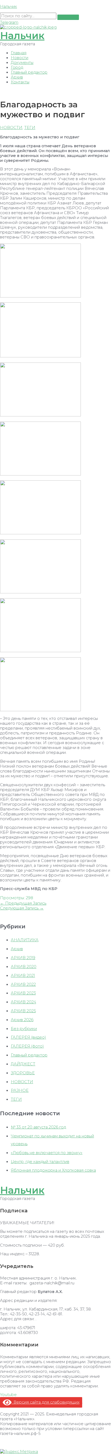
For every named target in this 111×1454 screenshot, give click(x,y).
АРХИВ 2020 (23, 966)
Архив (17, 77)
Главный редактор (29, 72)
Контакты (20, 82)
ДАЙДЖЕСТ (23, 1064)
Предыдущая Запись (23, 903)
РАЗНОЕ (20, 1090)
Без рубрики (24, 1028)
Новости (19, 57)
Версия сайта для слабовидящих (45, 1402)
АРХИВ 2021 (23, 975)
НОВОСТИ (11, 127)
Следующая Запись (22, 908)
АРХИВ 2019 (23, 957)
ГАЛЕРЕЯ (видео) (28, 1037)
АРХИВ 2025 (23, 1010)
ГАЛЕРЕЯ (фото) (27, 1046)
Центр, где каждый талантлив (40, 1161)
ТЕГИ (29, 127)
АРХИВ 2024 (23, 1002)
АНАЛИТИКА (25, 940)
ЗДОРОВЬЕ (23, 1072)
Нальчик (8, 6)
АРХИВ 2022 (23, 984)
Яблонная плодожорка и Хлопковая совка (53, 1170)
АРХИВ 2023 (23, 993)
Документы (22, 62)
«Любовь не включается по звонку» (46, 1152)
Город (17, 67)
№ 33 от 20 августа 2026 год (38, 1127)
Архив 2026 (22, 1019)
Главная (18, 52)
